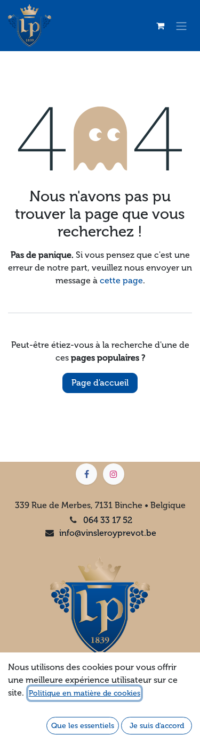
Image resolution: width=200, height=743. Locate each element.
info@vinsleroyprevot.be (107, 533)
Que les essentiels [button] (82, 725)
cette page (121, 280)
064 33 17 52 (107, 520)
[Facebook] (86, 474)
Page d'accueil (100, 383)
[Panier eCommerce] (160, 25)
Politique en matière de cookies (84, 693)
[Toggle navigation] (181, 26)
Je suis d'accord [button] (157, 725)
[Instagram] (113, 474)
